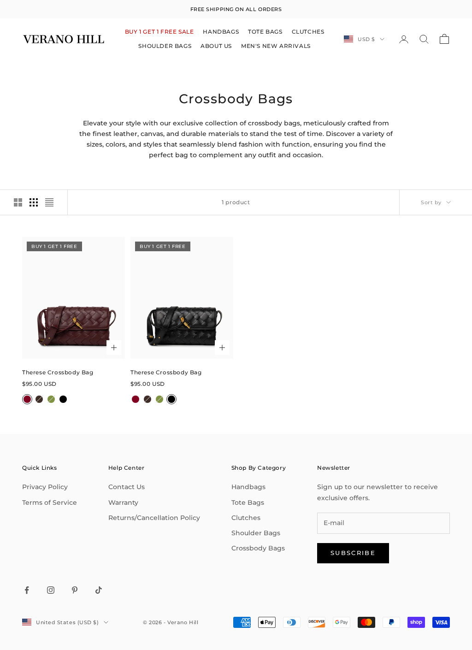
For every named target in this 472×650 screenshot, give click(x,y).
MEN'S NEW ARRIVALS (276, 45)
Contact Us (126, 487)
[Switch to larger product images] (18, 202)
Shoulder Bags (255, 533)
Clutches (245, 518)
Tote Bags (247, 502)
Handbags (248, 487)
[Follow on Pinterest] (74, 590)
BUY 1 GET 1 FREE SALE (159, 31)
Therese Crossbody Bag (58, 372)
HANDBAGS (221, 31)
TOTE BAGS (265, 31)
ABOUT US (216, 45)
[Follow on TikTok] (98, 590)
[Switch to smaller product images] (34, 202)
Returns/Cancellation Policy (154, 518)
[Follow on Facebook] (26, 590)
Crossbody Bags (258, 548)
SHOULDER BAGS (164, 45)
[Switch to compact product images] (49, 202)
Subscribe (353, 552)
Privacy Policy (45, 487)
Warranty (123, 502)
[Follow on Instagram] (50, 590)
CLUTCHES (308, 31)
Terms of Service (49, 502)
